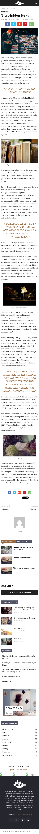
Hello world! (5, 509)
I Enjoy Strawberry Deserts (11, 677)
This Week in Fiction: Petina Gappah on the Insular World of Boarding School (19, 671)
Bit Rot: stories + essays (22, 639)
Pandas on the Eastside (22, 558)
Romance (5, 736)
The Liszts (34, 509)
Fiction (4, 732)
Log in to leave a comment (19, 592)
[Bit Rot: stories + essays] (6, 641)
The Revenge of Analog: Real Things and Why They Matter (25, 609)
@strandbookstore (19, 770)
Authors (5, 739)
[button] (36, 3)
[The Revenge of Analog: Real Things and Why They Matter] (6, 610)
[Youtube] (28, 820)
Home (3, 8)
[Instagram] (16, 820)
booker (5, 19)
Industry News (7, 755)
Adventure (6, 745)
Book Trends (11, 8)
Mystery (5, 749)
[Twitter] (22, 820)
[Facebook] (11, 820)
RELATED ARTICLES (8, 541)
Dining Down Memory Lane (24, 568)
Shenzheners (7, 682)
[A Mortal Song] (6, 631)
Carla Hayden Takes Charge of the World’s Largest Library (19, 664)
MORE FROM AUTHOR (24, 541)
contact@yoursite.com (24, 814)
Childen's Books (8, 729)
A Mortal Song (19, 628)
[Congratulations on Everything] (6, 620)
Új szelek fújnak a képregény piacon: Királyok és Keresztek (18, 657)
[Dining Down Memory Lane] (6, 570)
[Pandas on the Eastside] (6, 560)
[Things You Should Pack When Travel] (6, 550)
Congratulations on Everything (25, 618)
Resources (6, 752)
